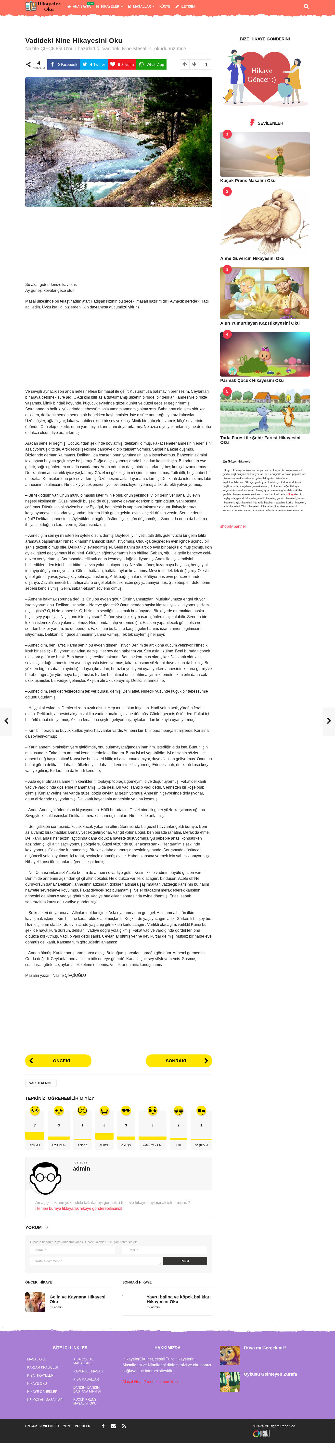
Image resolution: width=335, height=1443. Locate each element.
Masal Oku (36, 1359)
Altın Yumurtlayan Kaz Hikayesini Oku (260, 323)
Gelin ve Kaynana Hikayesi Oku (77, 1299)
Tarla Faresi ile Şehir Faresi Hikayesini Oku (260, 440)
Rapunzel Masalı (88, 1371)
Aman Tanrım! (152, 1145)
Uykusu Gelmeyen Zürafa (270, 1374)
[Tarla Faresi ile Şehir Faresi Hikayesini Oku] (265, 411)
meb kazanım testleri (165, 1382)
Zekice (82, 1145)
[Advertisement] (118, 247)
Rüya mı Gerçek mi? (265, 1347)
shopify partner (233, 526)
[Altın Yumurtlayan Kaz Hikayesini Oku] (265, 293)
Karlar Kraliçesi (42, 1367)
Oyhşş (126, 1145)
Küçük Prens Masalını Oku (248, 180)
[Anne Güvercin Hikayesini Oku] (265, 222)
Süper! (104, 1145)
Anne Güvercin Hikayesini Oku (252, 258)
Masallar (142, 6)
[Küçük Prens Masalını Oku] (265, 154)
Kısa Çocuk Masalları (83, 1361)
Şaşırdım (201, 1145)
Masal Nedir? (134, 1382)
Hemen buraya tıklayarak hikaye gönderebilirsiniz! (78, 1208)
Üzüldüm (58, 1145)
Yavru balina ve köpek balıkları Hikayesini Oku (179, 1299)
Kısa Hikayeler (40, 1375)
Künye (164, 6)
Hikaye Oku (37, 1383)
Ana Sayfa (82, 6)
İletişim (188, 6)
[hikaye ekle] (265, 78)
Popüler (82, 1426)
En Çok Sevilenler (42, 1426)
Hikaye (290, 494)
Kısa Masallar (86, 1379)
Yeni (67, 1426)
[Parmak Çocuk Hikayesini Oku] (265, 354)
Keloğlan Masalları (45, 1400)
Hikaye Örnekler (42, 1392)
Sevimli (35, 1145)
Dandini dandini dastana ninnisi (87, 1389)
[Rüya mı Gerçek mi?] (230, 1355)
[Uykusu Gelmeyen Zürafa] (230, 1382)
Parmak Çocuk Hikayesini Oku (252, 380)
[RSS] (124, 1426)
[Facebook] (103, 1426)
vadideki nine (41, 1083)
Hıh (178, 1145)
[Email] (113, 1426)
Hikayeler (110, 6)
